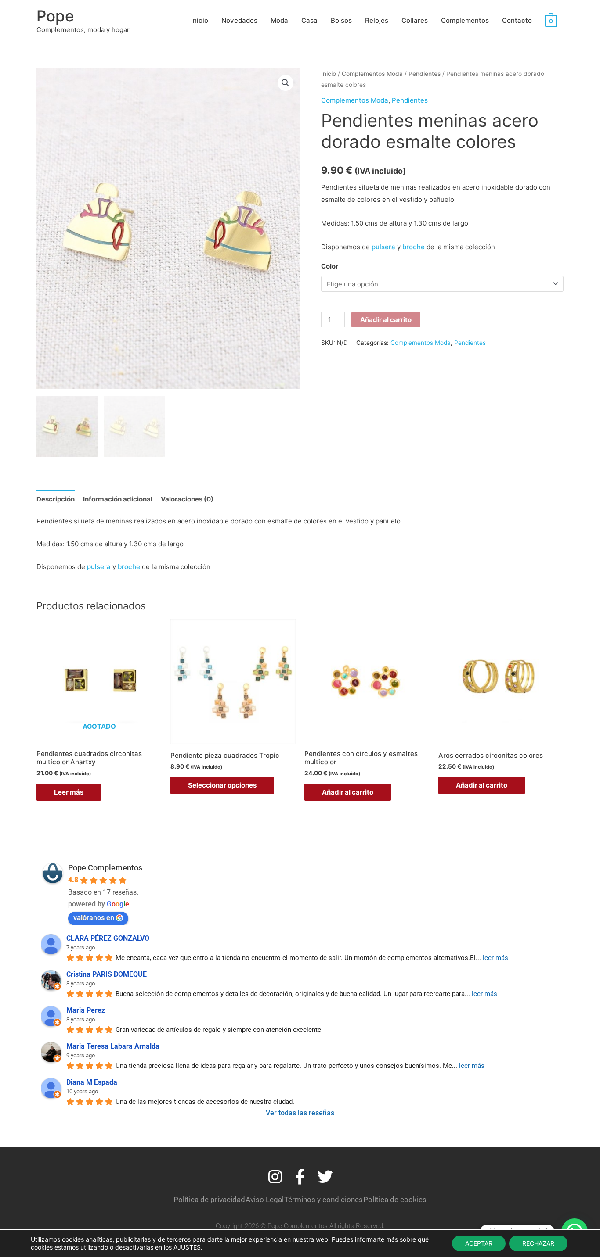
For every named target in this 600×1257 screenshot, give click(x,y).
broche (413, 247)
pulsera (383, 247)
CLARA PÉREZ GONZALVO (107, 938)
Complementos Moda (372, 73)
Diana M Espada (91, 1082)
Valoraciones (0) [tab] (187, 499)
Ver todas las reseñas (300, 1113)
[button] (285, 83)
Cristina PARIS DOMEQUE (106, 974)
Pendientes (424, 73)
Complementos (465, 20)
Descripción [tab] (55, 499)
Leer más (68, 792)
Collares (414, 20)
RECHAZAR (538, 1243)
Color (329, 266)
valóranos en (93, 917)
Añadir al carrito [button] (347, 792)
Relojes (376, 20)
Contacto (517, 20)
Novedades (239, 20)
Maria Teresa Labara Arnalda (112, 1046)
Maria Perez (85, 1010)
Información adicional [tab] (117, 499)
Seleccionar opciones (222, 785)
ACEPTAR (478, 1243)
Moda (279, 20)
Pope (55, 16)
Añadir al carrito (386, 319)
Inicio (199, 20)
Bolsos (341, 20)
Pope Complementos (105, 867)
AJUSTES (187, 1247)
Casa (309, 20)
